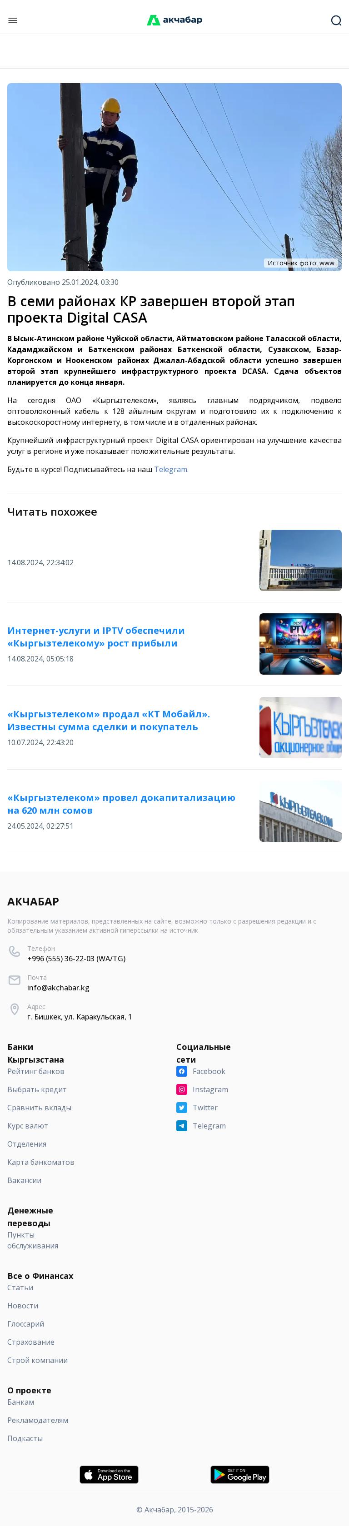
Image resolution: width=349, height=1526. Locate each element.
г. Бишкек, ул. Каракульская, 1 (79, 1017)
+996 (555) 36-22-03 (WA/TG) (76, 959)
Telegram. (171, 469)
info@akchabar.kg (58, 988)
